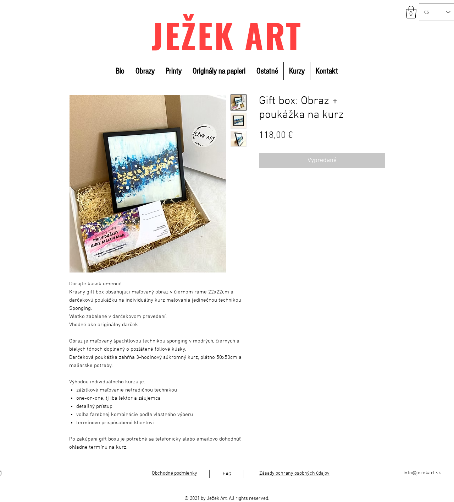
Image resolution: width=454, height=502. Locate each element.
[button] (411, 12)
